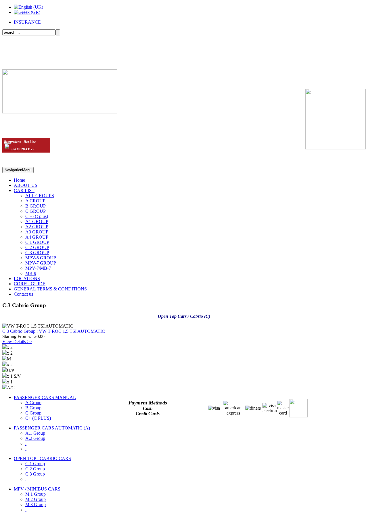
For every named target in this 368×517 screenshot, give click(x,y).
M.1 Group (35, 494)
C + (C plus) (36, 216)
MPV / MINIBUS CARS (37, 488)
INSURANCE (27, 22)
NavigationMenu (18, 170)
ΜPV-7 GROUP (40, 263)
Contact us (23, 294)
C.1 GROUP (37, 242)
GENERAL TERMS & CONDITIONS (50, 288)
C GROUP (35, 211)
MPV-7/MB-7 (38, 268)
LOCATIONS (27, 278)
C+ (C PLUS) (38, 418)
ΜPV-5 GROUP (40, 257)
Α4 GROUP (36, 237)
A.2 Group (35, 438)
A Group (33, 402)
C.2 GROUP (37, 247)
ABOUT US (25, 185)
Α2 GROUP (36, 226)
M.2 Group (35, 499)
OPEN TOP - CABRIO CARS (42, 458)
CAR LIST (24, 190)
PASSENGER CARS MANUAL (45, 397)
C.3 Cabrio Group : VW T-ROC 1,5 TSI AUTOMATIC (53, 331)
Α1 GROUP (36, 221)
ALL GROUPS (39, 195)
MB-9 (30, 273)
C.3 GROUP (37, 252)
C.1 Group (35, 463)
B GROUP (35, 206)
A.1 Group (35, 433)
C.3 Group (35, 474)
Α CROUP (35, 200)
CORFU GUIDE (29, 283)
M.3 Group (35, 504)
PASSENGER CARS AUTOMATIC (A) (52, 427)
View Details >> (17, 341)
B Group (33, 407)
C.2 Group (35, 468)
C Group (33, 412)
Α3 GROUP (36, 231)
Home (19, 180)
